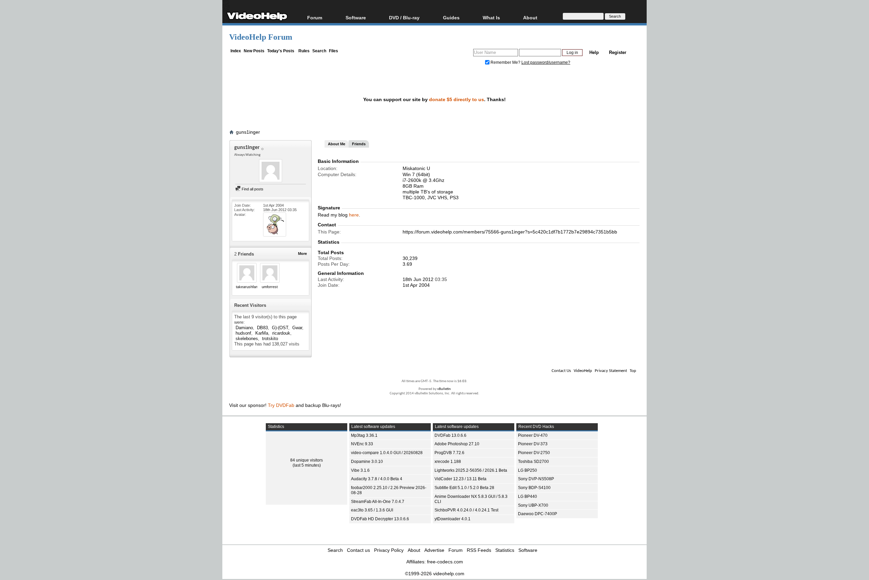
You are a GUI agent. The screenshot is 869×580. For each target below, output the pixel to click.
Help (594, 52)
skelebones (247, 338)
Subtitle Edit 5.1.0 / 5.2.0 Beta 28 (464, 487)
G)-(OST (280, 327)
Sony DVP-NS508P (536, 478)
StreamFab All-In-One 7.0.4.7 (377, 501)
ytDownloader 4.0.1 (452, 519)
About (414, 550)
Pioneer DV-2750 (534, 452)
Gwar (297, 327)
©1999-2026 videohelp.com (434, 573)
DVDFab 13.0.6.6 (450, 435)
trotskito (270, 338)
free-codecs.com (445, 561)
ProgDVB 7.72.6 (449, 452)
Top (633, 371)
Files (333, 51)
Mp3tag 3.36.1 (364, 435)
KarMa (261, 333)
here (354, 215)
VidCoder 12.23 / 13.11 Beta (460, 478)
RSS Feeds (479, 550)
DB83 (262, 327)
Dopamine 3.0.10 (367, 461)
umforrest (270, 287)
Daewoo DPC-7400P (537, 513)
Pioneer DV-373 (533, 444)
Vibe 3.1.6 (360, 470)
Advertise (434, 550)
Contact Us (561, 371)
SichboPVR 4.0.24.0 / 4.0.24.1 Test (466, 510)
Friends (359, 144)
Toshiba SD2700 (533, 461)
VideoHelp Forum (260, 37)
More (302, 253)
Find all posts (252, 189)
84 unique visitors (306, 460)
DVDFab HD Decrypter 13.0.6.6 (380, 519)
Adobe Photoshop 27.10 (456, 444)
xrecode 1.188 (447, 461)
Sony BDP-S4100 (534, 487)
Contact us (358, 550)
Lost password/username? (545, 62)
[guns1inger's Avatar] (270, 171)
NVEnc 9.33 (362, 444)
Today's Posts (280, 51)
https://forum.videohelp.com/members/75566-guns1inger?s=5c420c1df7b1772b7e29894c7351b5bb (510, 232)
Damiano (244, 327)
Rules (304, 51)
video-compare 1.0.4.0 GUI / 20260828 (387, 452)
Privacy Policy (389, 550)
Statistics (504, 550)
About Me (336, 144)
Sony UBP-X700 (533, 505)
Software (356, 17)
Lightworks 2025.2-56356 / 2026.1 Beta (470, 470)
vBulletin (444, 389)
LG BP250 (527, 470)
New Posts (254, 51)
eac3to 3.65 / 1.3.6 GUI (372, 510)
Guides (451, 17)
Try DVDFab (281, 405)
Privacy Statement (611, 371)
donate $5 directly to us (456, 99)
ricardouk (281, 333)
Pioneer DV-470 (533, 435)
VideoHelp (583, 371)
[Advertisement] (818, 170)
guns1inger (248, 132)
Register (617, 52)
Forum (314, 17)
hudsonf (243, 333)
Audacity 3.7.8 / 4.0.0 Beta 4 (376, 478)
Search (319, 51)
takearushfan (247, 287)
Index (235, 51)
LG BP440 (527, 496)
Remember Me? (505, 62)
